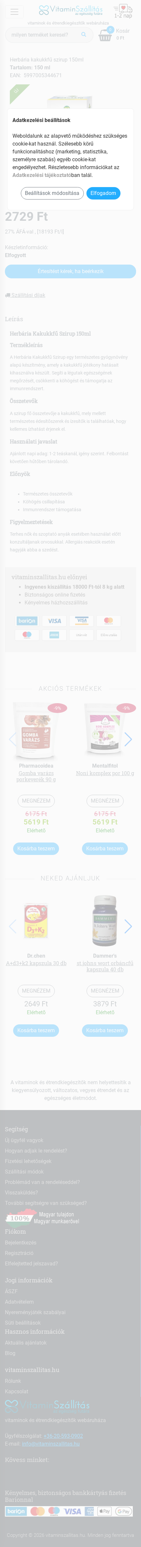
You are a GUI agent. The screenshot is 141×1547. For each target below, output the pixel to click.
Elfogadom (103, 193)
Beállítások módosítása (52, 193)
